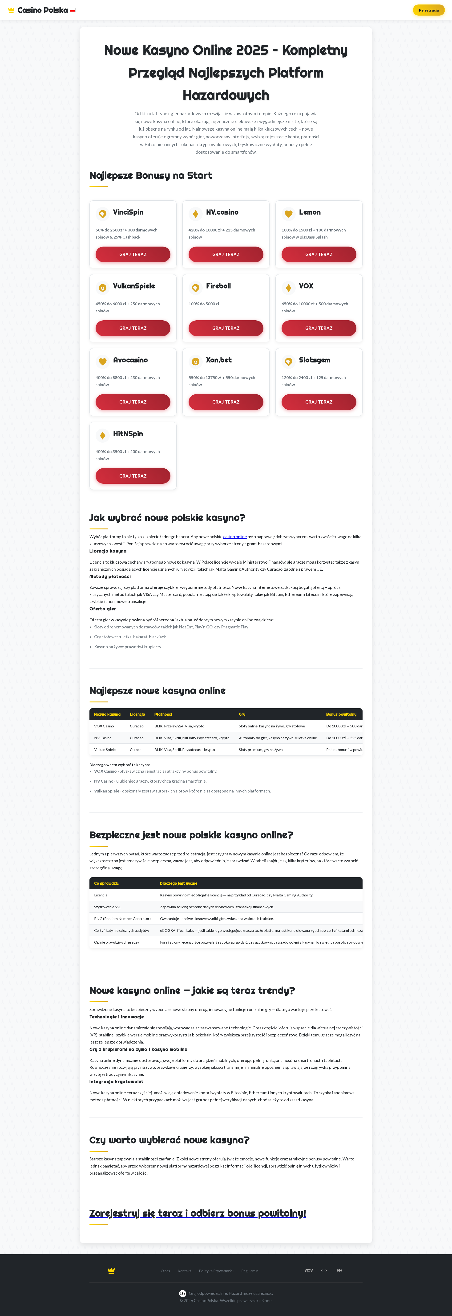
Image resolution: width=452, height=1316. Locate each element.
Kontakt (184, 1270)
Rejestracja (429, 10)
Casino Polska (43, 10)
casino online (235, 536)
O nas (165, 1270)
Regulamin (249, 1270)
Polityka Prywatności (216, 1270)
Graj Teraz (133, 254)
